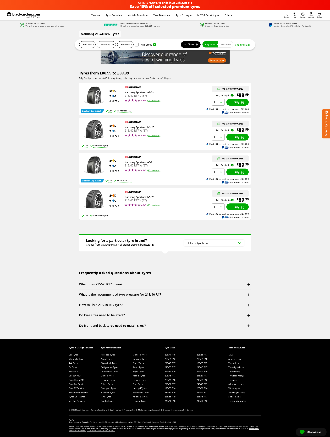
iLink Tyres (106, 396)
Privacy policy (129, 410)
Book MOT (74, 371)
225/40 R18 (170, 354)
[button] (286, 15)
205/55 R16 (170, 359)
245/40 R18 (170, 401)
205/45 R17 (170, 375)
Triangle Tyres (139, 401)
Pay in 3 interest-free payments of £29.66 (229, 109)
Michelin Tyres (140, 354)
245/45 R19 (202, 384)
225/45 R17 (170, 363)
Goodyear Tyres (108, 388)
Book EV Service (76, 388)
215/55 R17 (170, 367)
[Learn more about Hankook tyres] (165, 57)
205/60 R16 (202, 388)
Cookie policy (115, 410)
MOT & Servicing (207, 15)
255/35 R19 (170, 371)
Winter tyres (234, 388)
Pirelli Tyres (138, 363)
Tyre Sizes (170, 347)
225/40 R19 (202, 371)
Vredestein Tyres (141, 392)
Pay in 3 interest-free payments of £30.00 (229, 144)
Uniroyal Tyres (140, 388)
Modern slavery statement (149, 410)
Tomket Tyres (139, 380)
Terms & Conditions (99, 410)
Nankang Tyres (140, 359)
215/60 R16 (202, 401)
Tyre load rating (236, 375)
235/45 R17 (202, 396)
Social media (234, 396)
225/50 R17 (170, 384)
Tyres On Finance (77, 396)
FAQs (230, 354)
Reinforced (146, 44)
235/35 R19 (170, 392)
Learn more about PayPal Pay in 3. (101, 430)
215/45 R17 (202, 367)
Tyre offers (233, 363)
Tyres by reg (234, 371)
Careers (190, 410)
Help (294, 17)
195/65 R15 (202, 363)
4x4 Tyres (73, 363)
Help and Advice (236, 347)
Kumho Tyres (107, 401)
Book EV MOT (75, 375)
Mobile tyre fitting (236, 392)
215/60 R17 (202, 375)
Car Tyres (73, 354)
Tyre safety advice (237, 401)
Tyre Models (160, 15)
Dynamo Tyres (108, 380)
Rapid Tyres (138, 371)
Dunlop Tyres (107, 375)
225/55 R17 (202, 354)
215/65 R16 (202, 380)
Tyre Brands (113, 15)
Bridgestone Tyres (109, 367)
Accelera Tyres (108, 354)
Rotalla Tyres (139, 375)
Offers (228, 15)
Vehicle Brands (136, 15)
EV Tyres (73, 367)
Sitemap (166, 410)
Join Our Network (77, 401)
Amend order (234, 359)
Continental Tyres (109, 371)
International (178, 410)
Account (311, 17)
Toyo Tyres (138, 384)
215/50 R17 (202, 392)
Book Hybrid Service (78, 392)
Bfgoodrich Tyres (109, 363)
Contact (302, 17)
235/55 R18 (202, 359)
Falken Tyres (107, 384)
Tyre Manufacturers (111, 347)
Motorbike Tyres (76, 359)
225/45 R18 (170, 380)
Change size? (242, 44)
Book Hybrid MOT (77, 380)
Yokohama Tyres (140, 396)
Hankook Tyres (108, 392)
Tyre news (233, 380)
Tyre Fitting (182, 15)
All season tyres (236, 384)
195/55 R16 (170, 388)
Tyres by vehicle (236, 367)
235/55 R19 (170, 396)
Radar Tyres (138, 367)
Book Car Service (77, 384)
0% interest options (239, 112)
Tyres (94, 15)
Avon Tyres (106, 359)
